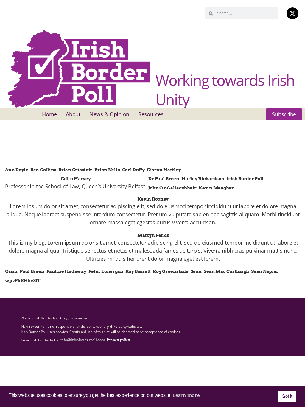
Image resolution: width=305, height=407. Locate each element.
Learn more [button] (186, 395)
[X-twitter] (292, 13)
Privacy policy (118, 340)
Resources (151, 114)
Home (49, 114)
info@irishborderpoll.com (82, 340)
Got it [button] (287, 396)
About (73, 114)
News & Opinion (109, 114)
